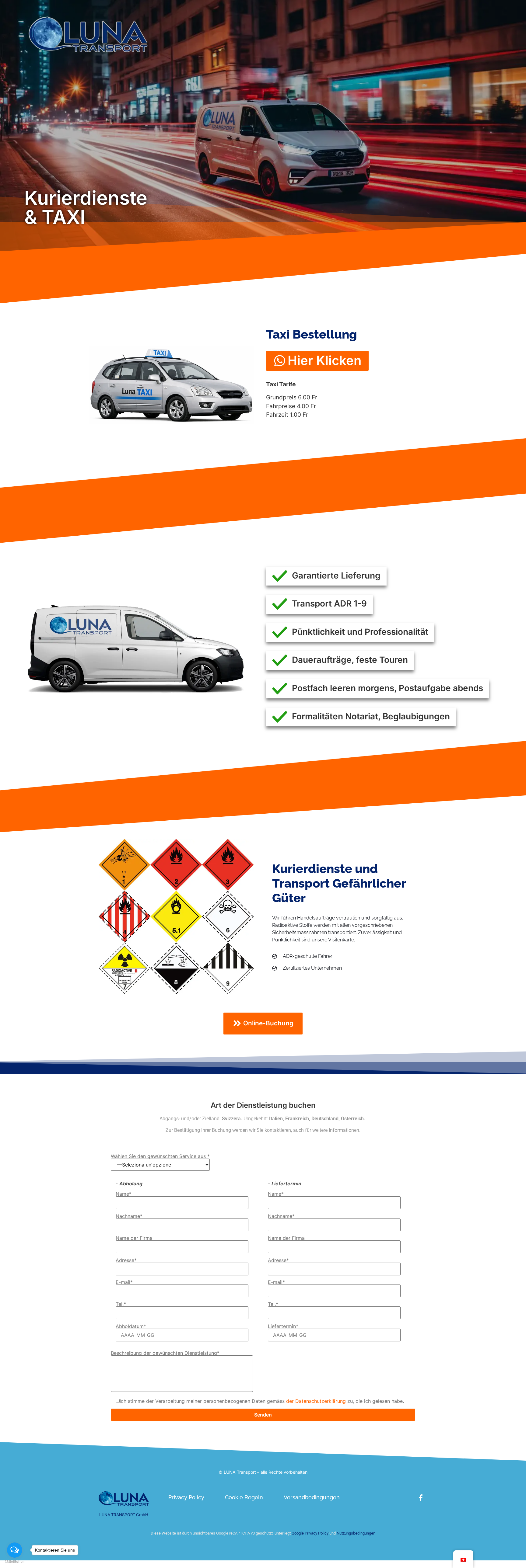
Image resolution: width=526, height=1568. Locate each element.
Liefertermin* (283, 1326)
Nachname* (129, 1216)
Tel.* (121, 1304)
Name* (124, 1194)
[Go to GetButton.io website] (14, 1562)
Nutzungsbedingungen (356, 1533)
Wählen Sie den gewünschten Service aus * (160, 1156)
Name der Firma (134, 1238)
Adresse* (126, 1260)
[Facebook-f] (420, 1497)
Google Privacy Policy (309, 1533)
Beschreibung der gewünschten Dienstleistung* (165, 1353)
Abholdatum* (131, 1326)
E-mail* (124, 1282)
